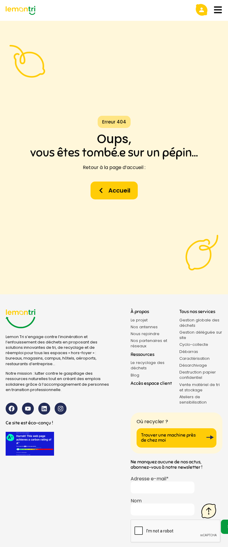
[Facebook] (12, 409)
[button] (114, 122)
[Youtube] (28, 409)
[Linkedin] (44, 409)
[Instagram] (60, 409)
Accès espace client (151, 383)
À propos (140, 312)
